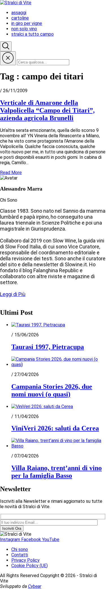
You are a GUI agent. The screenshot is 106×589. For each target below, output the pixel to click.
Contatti (19, 555)
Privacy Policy (25, 560)
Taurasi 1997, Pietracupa (47, 347)
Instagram (10, 539)
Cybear (34, 586)
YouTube (50, 539)
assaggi (18, 12)
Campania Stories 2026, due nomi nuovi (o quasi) (51, 390)
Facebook (31, 539)
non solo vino (24, 28)
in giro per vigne (26, 23)
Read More (11, 172)
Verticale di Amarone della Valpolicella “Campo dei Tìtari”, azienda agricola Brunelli (47, 110)
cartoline (20, 18)
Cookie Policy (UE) (29, 565)
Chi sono (19, 549)
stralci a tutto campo (32, 34)
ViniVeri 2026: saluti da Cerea (55, 428)
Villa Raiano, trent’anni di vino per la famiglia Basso (56, 471)
